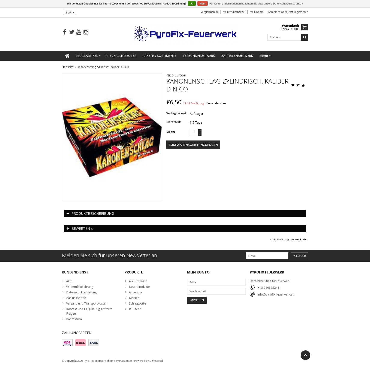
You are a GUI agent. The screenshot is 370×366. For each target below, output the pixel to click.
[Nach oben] (305, 355)
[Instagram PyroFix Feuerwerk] (85, 32)
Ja (191, 3)
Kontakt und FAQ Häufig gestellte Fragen (89, 311)
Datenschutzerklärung (81, 292)
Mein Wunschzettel (234, 12)
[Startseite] (67, 55)
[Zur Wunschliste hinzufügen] (293, 86)
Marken (134, 298)
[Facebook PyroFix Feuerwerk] (64, 32)
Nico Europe (176, 75)
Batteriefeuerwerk (237, 56)
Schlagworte (137, 303)
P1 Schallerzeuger (120, 56)
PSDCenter (125, 361)
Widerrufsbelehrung (79, 287)
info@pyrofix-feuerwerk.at (276, 294)
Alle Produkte (138, 281)
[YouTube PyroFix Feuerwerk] (78, 32)
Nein (202, 3)
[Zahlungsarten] (67, 342)
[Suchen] (304, 37)
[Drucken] (303, 86)
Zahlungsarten (76, 298)
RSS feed (135, 309)
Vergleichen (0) (209, 12)
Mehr (263, 56)
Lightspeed (156, 361)
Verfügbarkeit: (176, 113)
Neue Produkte (139, 287)
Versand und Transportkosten (86, 303)
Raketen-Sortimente (159, 56)
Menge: (171, 132)
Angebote (135, 292)
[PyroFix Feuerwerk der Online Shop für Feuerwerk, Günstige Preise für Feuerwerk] (185, 34)
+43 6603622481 (269, 287)
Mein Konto (257, 12)
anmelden (274, 12)
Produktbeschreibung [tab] (93, 213)
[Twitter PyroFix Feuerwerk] (71, 32)
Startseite (67, 67)
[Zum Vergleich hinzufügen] (298, 86)
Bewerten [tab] (83, 228)
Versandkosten (216, 103)
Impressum (74, 319)
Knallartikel (87, 56)
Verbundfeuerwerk (199, 56)
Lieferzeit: (173, 122)
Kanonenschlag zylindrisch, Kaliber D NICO (103, 67)
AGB (69, 281)
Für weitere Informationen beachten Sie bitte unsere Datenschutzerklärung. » (256, 3)
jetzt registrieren (298, 12)
